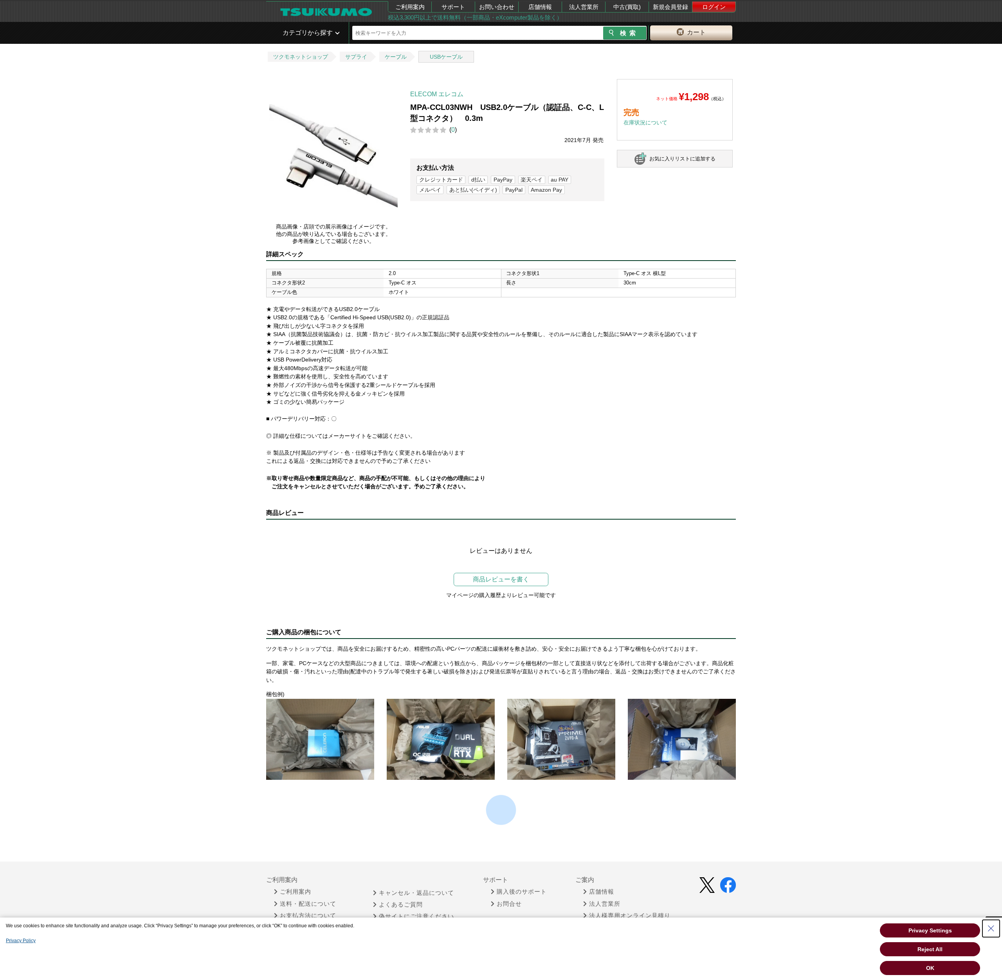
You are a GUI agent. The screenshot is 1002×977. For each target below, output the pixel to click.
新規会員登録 (670, 7)
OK (930, 968)
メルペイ (430, 190)
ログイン (714, 7)
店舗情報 (540, 7)
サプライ (356, 57)
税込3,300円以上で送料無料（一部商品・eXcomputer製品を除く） (475, 17)
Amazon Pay (546, 190)
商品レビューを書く (501, 579)
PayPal (514, 190)
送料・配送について (308, 904)
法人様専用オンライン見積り (629, 915)
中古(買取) (627, 7)
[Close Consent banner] (991, 928)
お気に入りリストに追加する (682, 159)
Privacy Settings (930, 930)
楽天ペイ (531, 179)
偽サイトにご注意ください (416, 916)
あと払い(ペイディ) (473, 190)
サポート (453, 7)
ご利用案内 (410, 7)
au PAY (559, 179)
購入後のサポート (522, 892)
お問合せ (509, 904)
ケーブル (396, 57)
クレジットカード (441, 179)
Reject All (930, 949)
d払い (478, 179)
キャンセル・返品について (416, 893)
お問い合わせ (496, 7)
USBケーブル (446, 57)
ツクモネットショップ (300, 57)
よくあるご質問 (401, 904)
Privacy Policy (21, 940)
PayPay (503, 179)
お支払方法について (308, 915)
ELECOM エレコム (436, 94)
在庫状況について (645, 122)
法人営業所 (583, 7)
